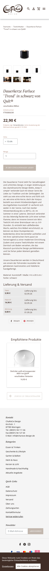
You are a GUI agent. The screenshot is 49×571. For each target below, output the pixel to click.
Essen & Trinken (13, 447)
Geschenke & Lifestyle (16, 451)
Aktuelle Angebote (14, 472)
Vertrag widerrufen (14, 516)
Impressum (11, 495)
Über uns (10, 503)
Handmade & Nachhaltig (17, 468)
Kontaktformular (13, 512)
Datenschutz (11, 491)
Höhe (5, 137)
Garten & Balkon (13, 455)
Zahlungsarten (12, 508)
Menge (5, 152)
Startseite (7, 27)
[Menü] (45, 8)
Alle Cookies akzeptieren (28, 566)
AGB (8, 486)
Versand (9, 499)
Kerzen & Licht (12, 464)
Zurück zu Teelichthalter (27, 396)
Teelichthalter (18, 27)
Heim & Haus (12, 460)
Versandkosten (18, 125)
